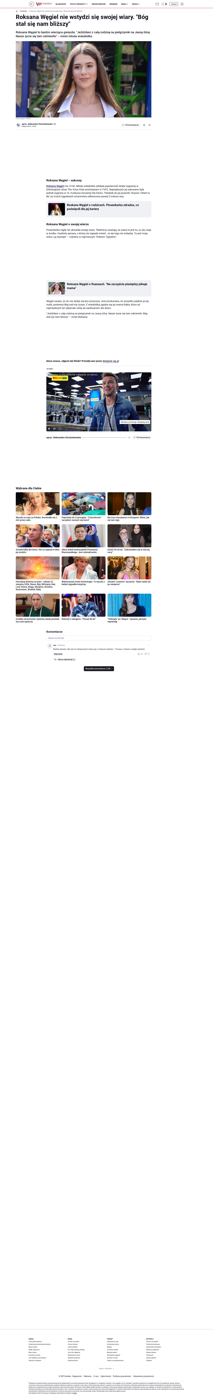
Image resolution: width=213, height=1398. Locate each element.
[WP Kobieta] (46, 4)
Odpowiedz (58, 654)
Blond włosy (33, 1352)
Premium (113, 4)
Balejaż (109, 1347)
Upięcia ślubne (151, 1352)
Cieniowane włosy (113, 1344)
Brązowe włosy (112, 1352)
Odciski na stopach (35, 1360)
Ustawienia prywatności (143, 1376)
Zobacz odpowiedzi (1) (66, 659)
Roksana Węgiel (55, 186)
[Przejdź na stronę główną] (31, 6)
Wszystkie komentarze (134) (98, 668)
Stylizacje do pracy (74, 1355)
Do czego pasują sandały (76, 1350)
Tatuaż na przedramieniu (115, 1360)
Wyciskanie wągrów (113, 1355)
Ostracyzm (149, 1355)
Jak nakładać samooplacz (37, 1358)
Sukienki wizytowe (74, 1358)
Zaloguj (174, 4)
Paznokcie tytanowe (153, 1344)
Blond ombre (33, 1347)
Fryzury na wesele (152, 1341)
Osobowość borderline (153, 1347)
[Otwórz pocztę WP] (157, 4)
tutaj (74, 1393)
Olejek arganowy (34, 1350)
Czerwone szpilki (112, 1350)
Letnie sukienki (73, 1347)
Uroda (135, 4)
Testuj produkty (78, 4)
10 (149, 654)
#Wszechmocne (99, 4)
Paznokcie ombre (34, 1355)
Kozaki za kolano (73, 1341)
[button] (164, 4)
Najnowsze (61, 4)
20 (142, 654)
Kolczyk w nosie (112, 1358)
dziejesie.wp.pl (111, 361)
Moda (123, 4)
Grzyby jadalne (151, 1358)
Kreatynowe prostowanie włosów (40, 1344)
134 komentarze (131, 125)
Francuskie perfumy (35, 1341)
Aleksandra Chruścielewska (40, 124)
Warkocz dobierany (152, 1350)
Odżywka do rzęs (112, 1341)
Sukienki (149, 1360)
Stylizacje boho (73, 1360)
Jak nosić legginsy (74, 1352)
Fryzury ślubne (73, 1344)
